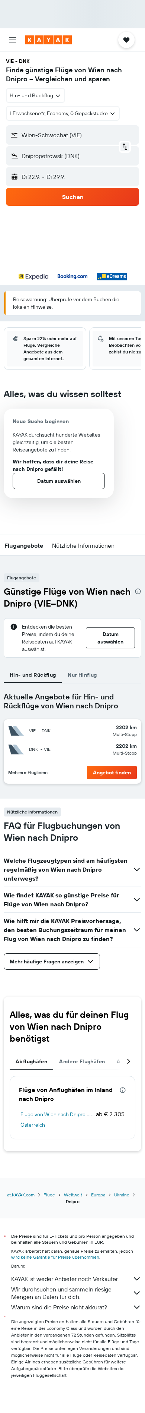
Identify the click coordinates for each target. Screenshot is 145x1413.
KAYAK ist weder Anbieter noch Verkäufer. (65, 1279)
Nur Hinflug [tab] (82, 674)
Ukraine (121, 1195)
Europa (98, 1195)
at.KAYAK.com (21, 1195)
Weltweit (73, 1195)
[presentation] (138, 591)
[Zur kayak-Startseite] (48, 39)
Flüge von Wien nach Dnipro (53, 1114)
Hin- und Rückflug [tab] (33, 674)
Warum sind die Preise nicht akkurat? (59, 1307)
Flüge (49, 1195)
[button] (12, 40)
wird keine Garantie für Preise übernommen (55, 1257)
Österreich (32, 1124)
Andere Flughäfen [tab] (82, 1061)
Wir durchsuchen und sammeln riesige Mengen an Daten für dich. (61, 1292)
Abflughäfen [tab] (31, 1061)
